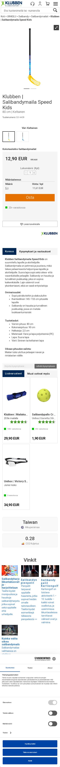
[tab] (9, 251)
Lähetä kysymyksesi (45, 366)
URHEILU (11, 16)
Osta (30, 197)
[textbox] (19, 366)
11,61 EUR (37, 188)
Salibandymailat (39, 16)
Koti (3, 16)
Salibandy (23, 16)
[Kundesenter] (32, 3)
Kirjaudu (40, 3)
